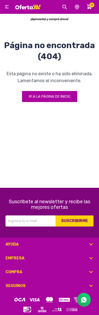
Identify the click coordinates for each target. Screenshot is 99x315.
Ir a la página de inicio (49, 96)
